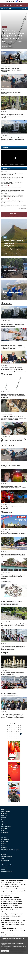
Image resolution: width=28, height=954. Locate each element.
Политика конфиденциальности (10, 849)
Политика (6, 303)
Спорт (4, 652)
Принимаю (4, 951)
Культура (6, 581)
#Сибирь (3, 854)
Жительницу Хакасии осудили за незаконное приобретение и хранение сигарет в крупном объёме (12, 201)
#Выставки (4, 869)
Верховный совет (5, 5)
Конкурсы (4, 847)
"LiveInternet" (3, 944)
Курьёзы (3, 819)
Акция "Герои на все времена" (16, 5)
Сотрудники (4, 841)
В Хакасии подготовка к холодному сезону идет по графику (13, 206)
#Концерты (4, 867)
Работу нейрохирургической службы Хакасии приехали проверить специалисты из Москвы (12, 196)
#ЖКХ (3, 858)
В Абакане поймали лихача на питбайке (11, 187)
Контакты (4, 837)
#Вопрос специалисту (7, 871)
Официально (4, 824)
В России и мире (5, 811)
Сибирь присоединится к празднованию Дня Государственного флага (12, 183)
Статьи (3, 845)
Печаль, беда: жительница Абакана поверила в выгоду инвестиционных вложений (12, 178)
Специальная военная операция (9, 3)
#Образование (5, 860)
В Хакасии (4, 813)
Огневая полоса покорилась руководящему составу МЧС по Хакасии (12, 173)
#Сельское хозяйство (7, 865)
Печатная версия (6, 826)
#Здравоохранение (6, 856)
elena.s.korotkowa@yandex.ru (9, 935)
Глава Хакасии (19, 3)
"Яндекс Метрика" (21, 943)
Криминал (6, 374)
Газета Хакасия (5, 839)
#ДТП (2, 862)
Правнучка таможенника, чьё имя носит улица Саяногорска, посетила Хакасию (12, 191)
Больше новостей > (23, 208)
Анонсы (3, 809)
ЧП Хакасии (7, 445)
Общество (21, 215)
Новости (3, 843)
